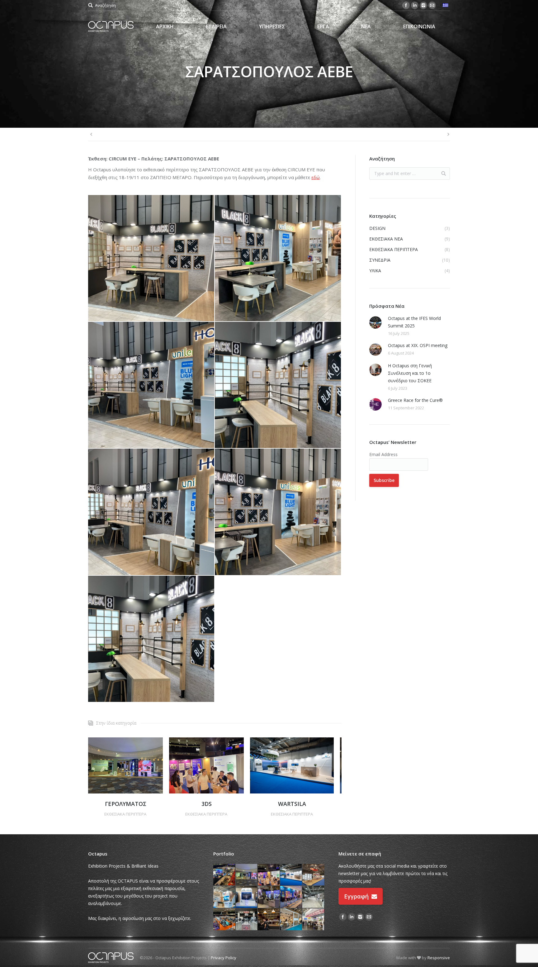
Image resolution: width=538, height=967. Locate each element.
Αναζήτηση (105, 5)
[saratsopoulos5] (151, 512)
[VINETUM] (313, 897)
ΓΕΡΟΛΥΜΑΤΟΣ (125, 803)
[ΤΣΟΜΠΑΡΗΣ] (269, 897)
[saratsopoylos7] (151, 639)
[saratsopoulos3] (151, 258)
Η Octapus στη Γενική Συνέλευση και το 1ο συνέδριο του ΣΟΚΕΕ (410, 373)
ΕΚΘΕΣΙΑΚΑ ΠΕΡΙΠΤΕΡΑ (125, 814)
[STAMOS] (247, 919)
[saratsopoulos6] (278, 512)
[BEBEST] (224, 919)
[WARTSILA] (291, 875)
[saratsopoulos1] (278, 258)
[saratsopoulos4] (278, 385)
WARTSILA (292, 803)
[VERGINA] (269, 919)
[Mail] (432, 5)
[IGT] (291, 897)
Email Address (383, 454)
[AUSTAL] (247, 897)
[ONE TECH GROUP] (224, 897)
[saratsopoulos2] (151, 385)
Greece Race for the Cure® (415, 400)
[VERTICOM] (224, 875)
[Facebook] (406, 5)
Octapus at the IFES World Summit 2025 (414, 322)
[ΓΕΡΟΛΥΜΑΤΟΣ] (247, 875)
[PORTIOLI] (313, 919)
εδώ (315, 177)
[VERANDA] (291, 919)
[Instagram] (423, 5)
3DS (206, 803)
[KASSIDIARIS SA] (313, 875)
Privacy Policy (223, 957)
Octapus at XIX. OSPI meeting (417, 345)
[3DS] (269, 875)
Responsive (438, 957)
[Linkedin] (414, 5)
